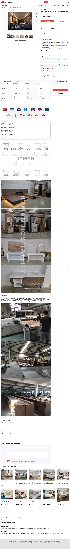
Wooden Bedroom (16, 533)
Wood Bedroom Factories (25, 533)
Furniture (5, 7)
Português (18, 542)
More (2, 537)
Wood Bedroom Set (53, 533)
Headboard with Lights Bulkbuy (26, 535)
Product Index (53, 541)
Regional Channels (47, 541)
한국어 (43, 542)
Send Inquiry (47, 21)
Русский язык (26, 542)
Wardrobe (2, 515)
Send (9, 461)
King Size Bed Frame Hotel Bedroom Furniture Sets (10, 528)
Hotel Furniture (9, 7)
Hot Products (10, 541)
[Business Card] (67, 85)
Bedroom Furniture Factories (6, 533)
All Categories (4, 5)
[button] (47, 83)
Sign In (42, 76)
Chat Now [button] (63, 21)
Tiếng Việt (58, 542)
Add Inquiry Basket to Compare (20, 40)
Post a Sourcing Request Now (29, 461)
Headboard (37, 513)
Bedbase (36, 517)
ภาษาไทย (51, 542)
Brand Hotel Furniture (55, 515)
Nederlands (37, 542)
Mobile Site (57, 541)
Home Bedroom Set (44, 533)
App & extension (56, 5)
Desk (53, 513)
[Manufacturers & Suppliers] (6, 2)
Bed (35, 515)
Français (21, 542)
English (11, 542)
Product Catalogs (15, 511)
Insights (61, 541)
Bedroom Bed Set (60, 533)
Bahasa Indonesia (63, 542)
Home (2, 7)
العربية (40, 542)
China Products (15, 541)
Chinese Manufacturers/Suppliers (22, 541)
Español (14, 542)
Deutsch (33, 542)
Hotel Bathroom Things (4, 517)
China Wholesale (30, 541)
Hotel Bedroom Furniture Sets (17, 7)
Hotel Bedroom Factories (35, 533)
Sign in (68, 2)
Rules (68, 5)
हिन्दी (48, 542)
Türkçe (55, 542)
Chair (19, 515)
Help (50, 5)
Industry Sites (41, 541)
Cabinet (19, 513)
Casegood (2, 513)
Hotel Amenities (54, 517)
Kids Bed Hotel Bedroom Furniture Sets (43, 528)
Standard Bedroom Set (15, 535)
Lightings (19, 517)
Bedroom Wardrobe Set (5, 535)
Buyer (45, 5)
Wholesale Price (36, 541)
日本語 (46, 542)
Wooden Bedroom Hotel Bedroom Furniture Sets (27, 528)
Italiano (30, 542)
